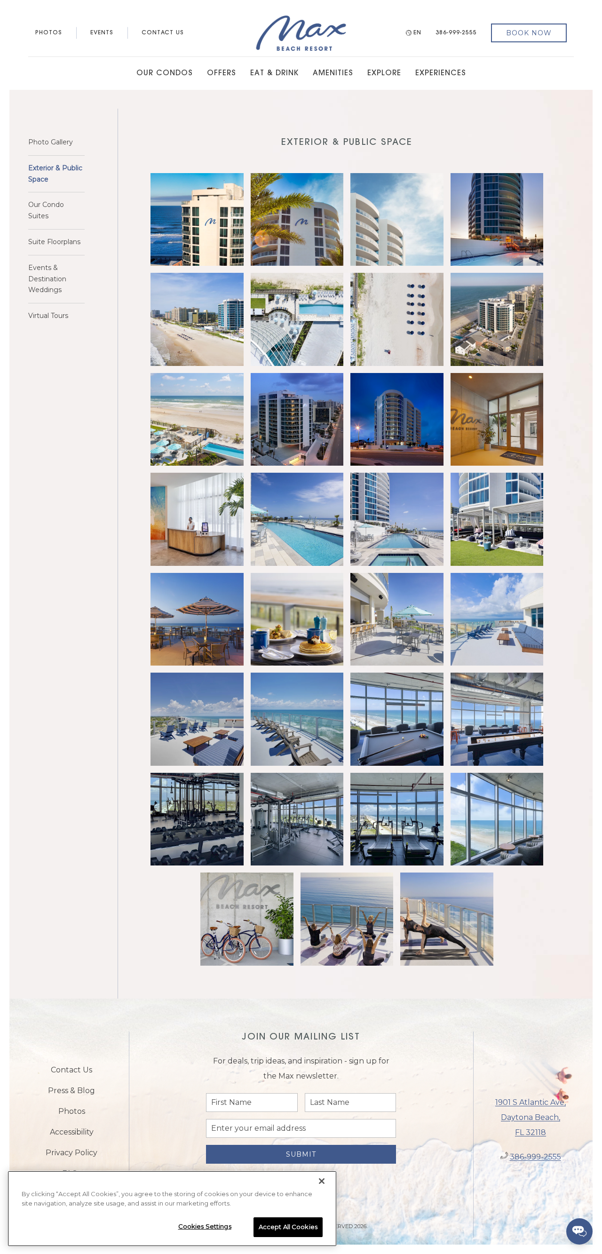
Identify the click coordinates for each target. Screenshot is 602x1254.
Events (101, 33)
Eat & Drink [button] (274, 73)
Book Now (529, 33)
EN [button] (417, 33)
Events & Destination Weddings (47, 278)
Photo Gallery (50, 142)
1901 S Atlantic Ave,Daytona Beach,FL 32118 (530, 1117)
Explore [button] (384, 73)
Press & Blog (71, 1090)
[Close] (321, 1181)
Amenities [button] (333, 73)
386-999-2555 (456, 33)
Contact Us (163, 33)
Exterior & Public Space (55, 173)
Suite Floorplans (54, 242)
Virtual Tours (48, 315)
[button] (197, 219)
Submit (301, 1154)
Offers (221, 73)
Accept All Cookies (288, 1226)
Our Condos (164, 73)
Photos (48, 33)
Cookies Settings (204, 1226)
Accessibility (72, 1131)
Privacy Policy (71, 1152)
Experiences (440, 73)
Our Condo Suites (46, 210)
